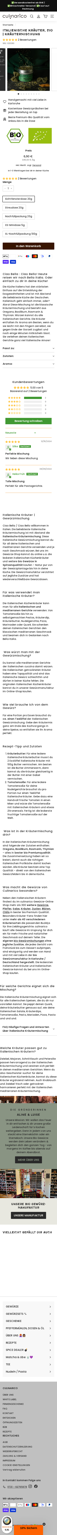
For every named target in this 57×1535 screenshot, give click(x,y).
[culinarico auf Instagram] (30, 1486)
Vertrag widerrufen (14, 1469)
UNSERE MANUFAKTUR (28, 1215)
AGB (5, 1442)
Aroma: (7, 364)
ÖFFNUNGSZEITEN (12, 1422)
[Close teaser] (44, 1524)
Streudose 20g (14, 207)
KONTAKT (8, 1413)
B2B (5, 1427)
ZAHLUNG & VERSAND (15, 1456)
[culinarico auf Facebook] (36, 1486)
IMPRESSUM (9, 1460)
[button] (10, 39)
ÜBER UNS (8, 1394)
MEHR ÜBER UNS (28, 1160)
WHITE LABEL (10, 1399)
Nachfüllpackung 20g (18, 216)
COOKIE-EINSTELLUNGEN (16, 1465)
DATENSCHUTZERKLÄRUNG (17, 1446)
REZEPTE (7, 1431)
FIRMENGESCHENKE (13, 1404)
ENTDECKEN (9, 1417)
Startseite (8, 24)
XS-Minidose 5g (15, 225)
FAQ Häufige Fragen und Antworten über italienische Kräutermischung (26, 1029)
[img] (12, 441)
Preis (28, 150)
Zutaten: (8, 356)
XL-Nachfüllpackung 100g (21, 233)
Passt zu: (8, 348)
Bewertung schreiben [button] (29, 421)
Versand (36, 165)
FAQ (5, 1408)
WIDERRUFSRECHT (13, 1451)
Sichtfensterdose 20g (18, 199)
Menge (7, 182)
